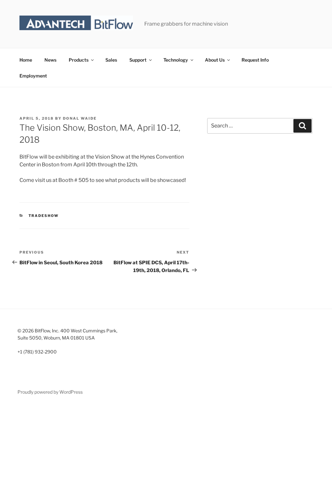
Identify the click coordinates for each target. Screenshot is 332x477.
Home (25, 60)
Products (79, 60)
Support (138, 60)
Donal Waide (80, 118)
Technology (175, 60)
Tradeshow (44, 215)
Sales (111, 60)
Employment (33, 75)
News (50, 60)
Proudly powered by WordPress (50, 392)
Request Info (255, 60)
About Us (215, 60)
